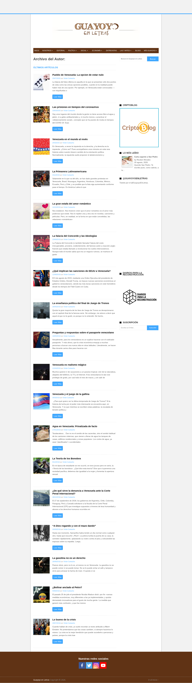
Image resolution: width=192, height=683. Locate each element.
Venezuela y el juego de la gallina (70, 394)
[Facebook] (82, 665)
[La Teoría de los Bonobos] (41, 466)
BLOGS (138, 51)
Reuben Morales (143, 160)
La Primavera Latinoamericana (69, 171)
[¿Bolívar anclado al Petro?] (41, 594)
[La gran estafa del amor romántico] (41, 211)
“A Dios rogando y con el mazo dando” (74, 526)
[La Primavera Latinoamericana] (41, 179)
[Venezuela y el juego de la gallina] (41, 401)
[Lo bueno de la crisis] (41, 627)
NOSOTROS (47, 51)
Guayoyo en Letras (41, 680)
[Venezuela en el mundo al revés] (41, 146)
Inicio (36, 51)
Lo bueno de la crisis (64, 619)
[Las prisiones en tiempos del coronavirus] (41, 114)
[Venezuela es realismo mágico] (41, 372)
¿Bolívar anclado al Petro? (67, 587)
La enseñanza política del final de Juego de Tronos (80, 303)
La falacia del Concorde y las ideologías (74, 236)
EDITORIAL (61, 51)
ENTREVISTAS (111, 51)
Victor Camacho (69, 78)
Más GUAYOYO (150, 51)
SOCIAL (84, 51)
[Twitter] (89, 665)
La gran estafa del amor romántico (71, 203)
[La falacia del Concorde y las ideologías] (41, 243)
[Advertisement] (96, 7)
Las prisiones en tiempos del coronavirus (75, 107)
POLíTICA (72, 51)
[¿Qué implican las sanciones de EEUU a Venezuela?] (41, 278)
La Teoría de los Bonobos (66, 458)
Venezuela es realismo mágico (69, 364)
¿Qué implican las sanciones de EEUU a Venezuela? (81, 271)
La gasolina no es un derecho (68, 558)
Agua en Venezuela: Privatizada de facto (74, 426)
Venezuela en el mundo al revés (70, 139)
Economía (97, 51)
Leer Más (58, 97)
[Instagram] (96, 665)
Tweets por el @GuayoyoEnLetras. (134, 183)
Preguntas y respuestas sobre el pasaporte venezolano (83, 332)
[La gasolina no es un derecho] (41, 565)
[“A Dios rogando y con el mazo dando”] (41, 533)
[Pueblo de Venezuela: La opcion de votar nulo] (41, 82)
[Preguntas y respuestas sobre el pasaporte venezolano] (41, 340)
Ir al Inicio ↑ (153, 680)
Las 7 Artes (125, 51)
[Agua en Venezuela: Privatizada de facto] (41, 433)
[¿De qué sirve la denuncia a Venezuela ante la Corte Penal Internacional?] (41, 498)
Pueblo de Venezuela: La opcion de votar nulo (78, 75)
